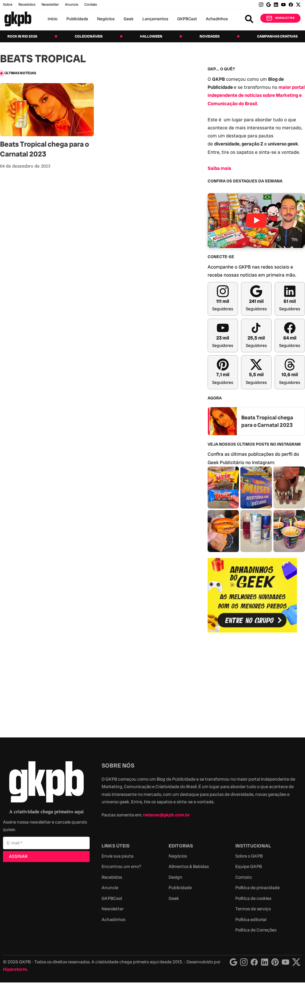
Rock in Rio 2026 (22, 36)
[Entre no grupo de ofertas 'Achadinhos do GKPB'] (252, 595)
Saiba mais (219, 168)
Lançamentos (155, 18)
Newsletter (50, 4)
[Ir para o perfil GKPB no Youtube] (283, 4)
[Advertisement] (252, 681)
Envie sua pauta (117, 856)
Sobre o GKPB (249, 856)
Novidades (210, 36)
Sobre (8, 4)
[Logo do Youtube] (285, 962)
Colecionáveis (88, 36)
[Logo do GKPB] (46, 783)
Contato (243, 877)
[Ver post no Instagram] (223, 487)
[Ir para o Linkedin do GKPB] (276, 4)
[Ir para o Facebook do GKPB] (291, 4)
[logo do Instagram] (233, 962)
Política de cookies (253, 898)
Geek (128, 18)
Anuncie (71, 4)
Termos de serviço (253, 909)
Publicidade (77, 18)
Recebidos (26, 4)
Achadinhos (217, 18)
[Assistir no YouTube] (256, 220)
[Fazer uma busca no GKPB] (249, 19)
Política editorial (250, 920)
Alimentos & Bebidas (189, 866)
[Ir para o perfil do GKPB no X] (298, 4)
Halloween (151, 36)
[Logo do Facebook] (254, 962)
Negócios (106, 18)
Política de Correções (255, 930)
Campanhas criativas (277, 36)
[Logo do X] (296, 962)
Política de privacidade (257, 888)
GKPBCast (187, 18)
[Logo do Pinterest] (275, 962)
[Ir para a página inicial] (17, 19)
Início (52, 18)
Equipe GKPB (248, 866)
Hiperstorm (15, 969)
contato (90, 4)
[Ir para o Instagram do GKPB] (261, 4)
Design (175, 877)
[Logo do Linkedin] (264, 962)
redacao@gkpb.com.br (166, 815)
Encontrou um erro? (121, 866)
